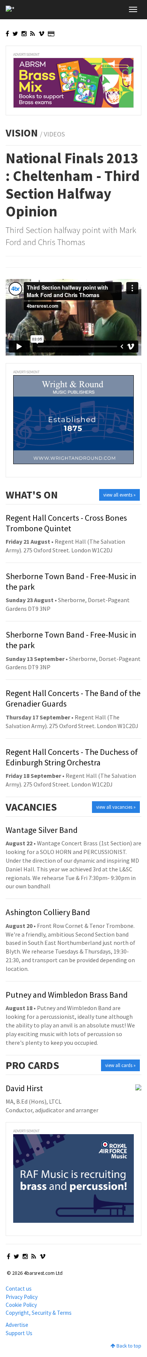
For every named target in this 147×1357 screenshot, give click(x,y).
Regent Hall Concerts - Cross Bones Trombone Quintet (66, 523)
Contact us (19, 1288)
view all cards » (120, 1065)
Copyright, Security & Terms (39, 1312)
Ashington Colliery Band (48, 912)
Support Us (19, 1333)
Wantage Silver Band (42, 830)
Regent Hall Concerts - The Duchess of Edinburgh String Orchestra (72, 757)
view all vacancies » (116, 807)
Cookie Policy (21, 1304)
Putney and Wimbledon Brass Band (67, 994)
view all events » (119, 495)
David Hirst (24, 1088)
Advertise (17, 1324)
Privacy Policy (22, 1296)
